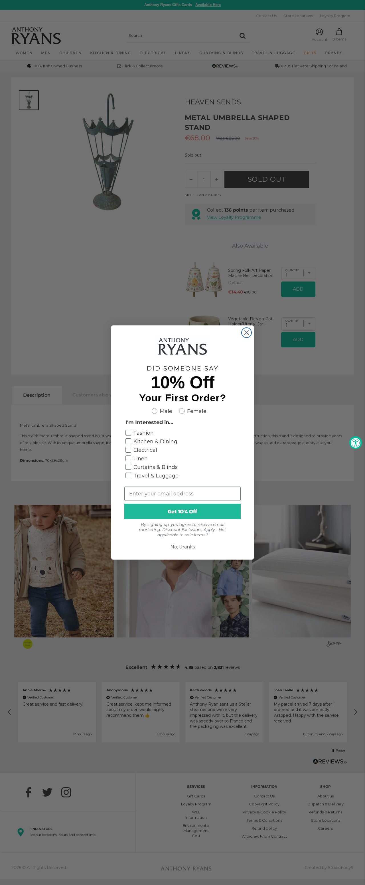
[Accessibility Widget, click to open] (355, 442)
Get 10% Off (182, 511)
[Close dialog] (247, 333)
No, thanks (183, 547)
